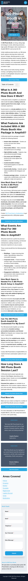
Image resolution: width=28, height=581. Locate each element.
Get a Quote (13, 34)
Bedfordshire (6, 498)
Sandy (4, 495)
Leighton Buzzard (8, 493)
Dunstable (5, 488)
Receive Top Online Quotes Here (14, 359)
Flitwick (5, 480)
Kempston (5, 483)
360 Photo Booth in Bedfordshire (14, 213)
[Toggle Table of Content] (16, 84)
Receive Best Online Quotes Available (14, 314)
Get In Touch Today (14, 79)
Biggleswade (6, 490)
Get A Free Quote (14, 469)
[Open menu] (25, 2)
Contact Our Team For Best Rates (14, 221)
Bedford (5, 485)
